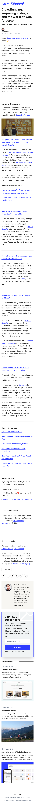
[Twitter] (25, 585)
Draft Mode (6, 569)
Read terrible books (9, 669)
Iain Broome (5, 31)
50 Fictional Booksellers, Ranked (14, 444)
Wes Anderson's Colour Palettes (15, 194)
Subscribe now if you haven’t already (17, 499)
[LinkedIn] (19, 794)
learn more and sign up (21, 564)
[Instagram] (15, 794)
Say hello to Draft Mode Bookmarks (16, 752)
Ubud (29, 800)
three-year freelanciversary (17, 38)
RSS (24, 797)
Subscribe (17, 647)
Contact (19, 797)
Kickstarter (22, 385)
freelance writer (7, 548)
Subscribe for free (23, 115)
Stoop (23, 279)
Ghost (25, 800)
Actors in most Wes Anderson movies (17, 190)
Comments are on (8, 711)
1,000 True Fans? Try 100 (11, 432)
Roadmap (13, 797)
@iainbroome (18, 520)
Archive (7, 797)
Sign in (28, 797)
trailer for (19, 163)
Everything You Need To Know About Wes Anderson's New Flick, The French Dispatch (16, 142)
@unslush (5, 523)
